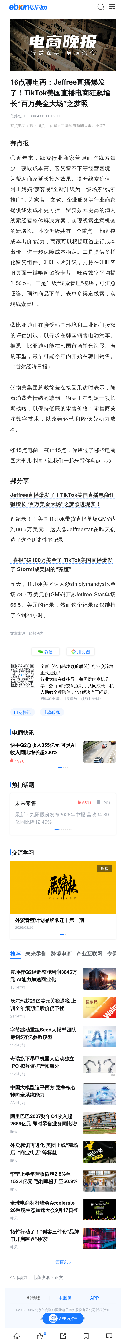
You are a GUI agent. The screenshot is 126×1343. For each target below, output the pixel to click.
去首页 (61, 1261)
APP (94, 1298)
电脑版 (65, 1298)
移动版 (33, 1298)
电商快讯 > (42, 1277)
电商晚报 (52, 712)
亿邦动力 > (20, 1277)
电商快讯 (22, 712)
